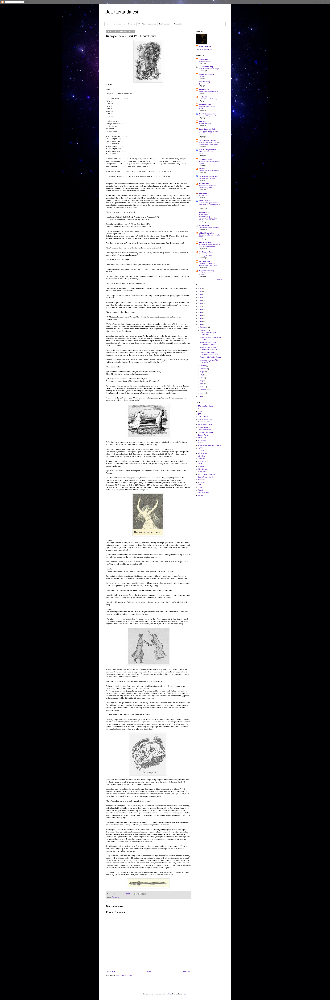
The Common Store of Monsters (209, 227)
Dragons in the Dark (205, 61)
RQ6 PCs (141, 24)
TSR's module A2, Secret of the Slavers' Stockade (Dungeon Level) (208, 133)
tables (200, 487)
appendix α (152, 24)
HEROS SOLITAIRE (206, 242)
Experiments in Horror (205, 432)
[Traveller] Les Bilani (205, 123)
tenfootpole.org (204, 82)
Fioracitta (201, 76)
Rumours (131, 24)
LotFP (200, 448)
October (203, 366)
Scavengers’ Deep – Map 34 (207, 116)
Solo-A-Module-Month (205, 477)
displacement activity (205, 424)
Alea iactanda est (205, 46)
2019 (200, 309)
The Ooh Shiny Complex (207, 140)
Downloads (178, 24)
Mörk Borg (201, 456)
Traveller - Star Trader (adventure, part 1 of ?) (209, 353)
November (204, 330)
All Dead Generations (206, 233)
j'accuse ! (201, 443)
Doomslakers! (204, 193)
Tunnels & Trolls (204, 201)
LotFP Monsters (164, 24)
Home (108, 24)
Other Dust (201, 459)
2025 (200, 291)
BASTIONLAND (204, 89)
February (203, 390)
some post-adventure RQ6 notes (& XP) (209, 361)
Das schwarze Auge (205, 419)
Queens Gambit (204, 84)
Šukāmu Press (204, 212)
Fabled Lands (203, 59)
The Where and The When (207, 178)
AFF (199, 409)
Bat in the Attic (204, 184)
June (202, 378)
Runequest (115, 897)
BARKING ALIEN (205, 104)
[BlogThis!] (138, 894)
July (201, 375)
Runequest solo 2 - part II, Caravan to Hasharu (209, 343)
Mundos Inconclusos (206, 74)
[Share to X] (140, 894)
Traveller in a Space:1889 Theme (209, 170)
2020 (200, 306)
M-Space (201, 451)
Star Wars (201, 479)
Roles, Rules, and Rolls (207, 129)
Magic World (202, 453)
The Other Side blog (206, 67)
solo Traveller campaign (206, 474)
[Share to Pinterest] (145, 894)
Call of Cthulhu (203, 417)
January (203, 393)
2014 (200, 324)
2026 (200, 288)
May (201, 381)
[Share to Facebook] (142, 894)
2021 (200, 303)
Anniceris (202, 121)
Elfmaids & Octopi (205, 159)
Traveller (202, 169)
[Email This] (135, 894)
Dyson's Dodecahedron (207, 114)
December (204, 327)
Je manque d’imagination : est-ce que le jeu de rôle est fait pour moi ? (209, 204)
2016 (200, 318)
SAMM (200, 464)
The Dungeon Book (206, 252)
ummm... (201, 495)
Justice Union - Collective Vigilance (209, 91)
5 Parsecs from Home (205, 406)
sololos (169, 994)
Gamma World (203, 435)
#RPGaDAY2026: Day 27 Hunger (209, 69)
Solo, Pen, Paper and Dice (208, 150)
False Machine (204, 225)
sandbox (201, 466)
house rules (202, 438)
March (202, 387)
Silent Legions (203, 469)
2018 (200, 312)
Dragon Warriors (203, 427)
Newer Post (111, 972)
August (202, 372)
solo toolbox (202, 472)
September (204, 369)
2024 (200, 294)
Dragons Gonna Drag (206, 271)
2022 (200, 300)
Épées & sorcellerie (205, 430)
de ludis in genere (204, 422)
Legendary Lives (204, 195)
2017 (200, 315)
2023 (200, 297)
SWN (199, 485)
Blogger (184, 994)
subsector (201, 482)
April (202, 384)
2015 (200, 322)
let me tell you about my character (209, 445)
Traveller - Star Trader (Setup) (210, 357)
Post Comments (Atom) (124, 975)
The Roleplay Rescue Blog (208, 176)
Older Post (186, 972)
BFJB (200, 411)
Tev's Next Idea (204, 261)
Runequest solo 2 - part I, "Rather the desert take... (209, 348)
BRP (199, 414)
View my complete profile (204, 49)
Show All (219, 279)
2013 (200, 397)
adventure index (119, 24)
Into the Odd (203, 97)
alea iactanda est (121, 11)
